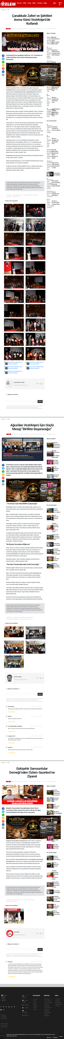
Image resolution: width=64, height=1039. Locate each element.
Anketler (57, 1000)
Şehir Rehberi (47, 1012)
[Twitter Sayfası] (4, 1006)
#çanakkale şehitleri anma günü (30, 195)
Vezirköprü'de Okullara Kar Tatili (55, 89)
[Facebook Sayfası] (1, 1006)
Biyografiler (58, 1002)
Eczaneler (46, 1004)
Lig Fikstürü (47, 1006)
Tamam (55, 1037)
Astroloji (57, 1006)
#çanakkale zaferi (17, 195)
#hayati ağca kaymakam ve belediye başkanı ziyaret (18, 619)
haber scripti (3, 1037)
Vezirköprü (9, 90)
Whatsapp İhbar (4, 1025)
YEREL (24, 3)
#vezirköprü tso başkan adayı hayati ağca (23, 617)
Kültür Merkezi (31, 92)
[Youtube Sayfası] (10, 1006)
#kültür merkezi (16, 196)
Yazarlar (26, 1005)
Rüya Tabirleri (58, 1004)
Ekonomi (19, 3)
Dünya (29, 3)
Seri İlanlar (46, 1011)
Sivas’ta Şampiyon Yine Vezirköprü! (55, 63)
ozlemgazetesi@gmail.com (20, 679)
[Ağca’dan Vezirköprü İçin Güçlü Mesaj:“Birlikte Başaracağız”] (22, 449)
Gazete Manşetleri (46, 1015)
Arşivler (26, 1007)
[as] (14, 210)
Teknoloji (39, 3)
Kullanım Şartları (5, 1023)
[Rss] (15, 1006)
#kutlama (8, 196)
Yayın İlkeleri (4, 1016)
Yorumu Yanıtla (11, 711)
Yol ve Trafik (47, 1000)
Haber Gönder (4, 1027)
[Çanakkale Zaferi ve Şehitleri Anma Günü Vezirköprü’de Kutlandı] (22, 41)
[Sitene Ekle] (4, 1009)
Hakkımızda (3, 1015)
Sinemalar (46, 1009)
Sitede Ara (57, 999)
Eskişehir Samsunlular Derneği (15, 840)
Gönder (40, 401)
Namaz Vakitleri (48, 1002)
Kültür (34, 3)
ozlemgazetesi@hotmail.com (21, 385)
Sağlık (45, 3)
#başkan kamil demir (11, 901)
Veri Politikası (4, 1018)
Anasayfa (3, 9)
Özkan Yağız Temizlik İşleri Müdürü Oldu (55, 79)
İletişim (26, 1015)
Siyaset (35, 1009)
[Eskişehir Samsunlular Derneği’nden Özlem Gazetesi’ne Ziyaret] (22, 794)
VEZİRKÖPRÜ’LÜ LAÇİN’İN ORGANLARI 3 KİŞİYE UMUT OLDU (56, 112)
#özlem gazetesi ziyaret (28, 899)
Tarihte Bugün (47, 1007)
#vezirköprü (9, 195)
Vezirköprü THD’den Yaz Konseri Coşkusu (56, 128)
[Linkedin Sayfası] (12, 1006)
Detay (49, 1037)
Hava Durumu (47, 999)
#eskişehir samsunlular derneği (13, 899)
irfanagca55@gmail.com (20, 934)
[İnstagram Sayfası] (7, 1006)
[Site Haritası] (2, 1009)
